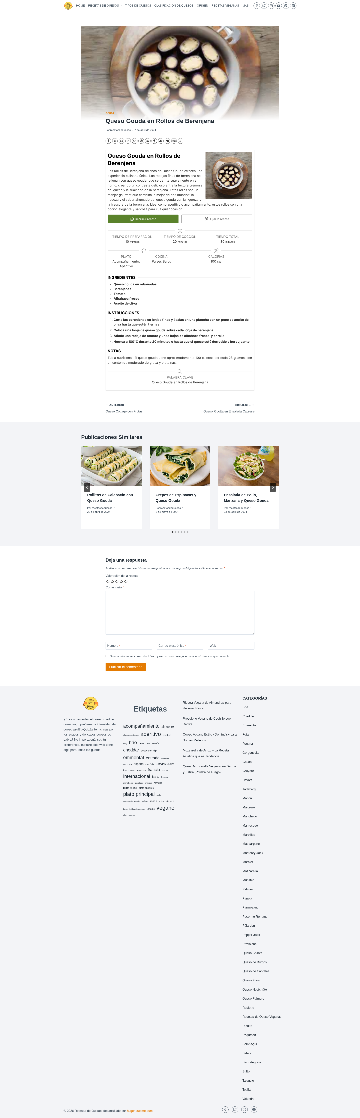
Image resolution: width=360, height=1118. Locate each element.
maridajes (139, 783)
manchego (128, 783)
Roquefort (249, 1035)
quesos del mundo (131, 801)
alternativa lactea (131, 735)
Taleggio (248, 1080)
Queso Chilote (252, 953)
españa (139, 764)
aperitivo (150, 734)
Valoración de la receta (122, 576)
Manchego (249, 816)
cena (141, 743)
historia (165, 770)
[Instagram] (271, 5)
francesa (141, 770)
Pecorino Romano (254, 916)
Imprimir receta (145, 219)
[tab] (172, 532)
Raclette (248, 1007)
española (150, 764)
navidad (158, 782)
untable (151, 808)
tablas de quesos (137, 809)
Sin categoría (251, 1062)
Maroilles (248, 835)
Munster (248, 880)
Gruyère (248, 771)
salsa (145, 801)
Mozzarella (250, 871)
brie (133, 742)
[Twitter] (264, 5)
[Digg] (174, 141)
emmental (133, 757)
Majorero (248, 807)
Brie (245, 707)
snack (153, 801)
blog (125, 743)
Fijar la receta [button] (219, 219)
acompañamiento (141, 726)
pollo (159, 795)
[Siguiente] (273, 487)
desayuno (146, 750)
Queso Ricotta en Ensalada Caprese (228, 408)
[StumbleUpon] (161, 141)
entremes (127, 764)
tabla (125, 809)
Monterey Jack (252, 853)
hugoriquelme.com (140, 1111)
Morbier (247, 862)
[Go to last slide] (87, 487)
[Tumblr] (154, 141)
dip (155, 750)
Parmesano (250, 907)
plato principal (139, 794)
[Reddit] (148, 141)
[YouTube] (278, 5)
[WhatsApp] (121, 141)
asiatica (167, 735)
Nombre (114, 645)
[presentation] (111, 466)
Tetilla (246, 1089)
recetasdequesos (120, 130)
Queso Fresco (252, 980)
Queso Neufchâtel (255, 989)
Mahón (247, 798)
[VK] (167, 141)
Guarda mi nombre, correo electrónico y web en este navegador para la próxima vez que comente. (170, 656)
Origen (202, 5)
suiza (161, 801)
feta (125, 770)
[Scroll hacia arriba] (350, 1112)
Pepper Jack (251, 935)
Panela (247, 898)
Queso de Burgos (254, 962)
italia (155, 777)
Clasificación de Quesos (174, 5)
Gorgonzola (250, 752)
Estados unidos (165, 764)
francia (154, 769)
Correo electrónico (172, 645)
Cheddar (248, 716)
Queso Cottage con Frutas (124, 408)
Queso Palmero (253, 998)
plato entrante (146, 787)
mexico (148, 783)
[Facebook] (257, 5)
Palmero (248, 889)
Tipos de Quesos (138, 5)
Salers (246, 1053)
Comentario (115, 587)
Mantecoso (250, 825)
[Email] (134, 141)
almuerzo (167, 726)
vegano (165, 808)
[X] (115, 141)
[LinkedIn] (293, 5)
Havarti (247, 780)
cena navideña (152, 743)
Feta (245, 734)
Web (213, 645)
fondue (131, 770)
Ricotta (247, 1026)
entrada (153, 758)
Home (80, 5)
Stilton (246, 1071)
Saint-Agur (249, 1044)
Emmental (249, 725)
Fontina (247, 743)
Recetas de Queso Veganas (261, 1016)
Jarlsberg (249, 789)
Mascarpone (251, 844)
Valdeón (248, 1099)
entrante (165, 758)
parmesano (130, 787)
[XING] (180, 141)
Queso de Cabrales (255, 971)
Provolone (249, 944)
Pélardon (248, 925)
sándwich (170, 801)
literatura (165, 777)
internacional (136, 776)
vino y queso (129, 815)
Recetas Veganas (225, 5)
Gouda (110, 113)
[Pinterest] (286, 5)
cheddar (131, 749)
